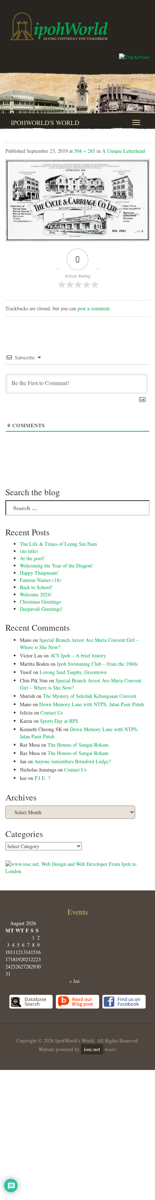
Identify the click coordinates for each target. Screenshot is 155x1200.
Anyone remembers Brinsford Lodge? (72, 761)
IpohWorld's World (45, 122)
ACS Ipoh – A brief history (78, 655)
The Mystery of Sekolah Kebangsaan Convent (89, 695)
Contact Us (51, 712)
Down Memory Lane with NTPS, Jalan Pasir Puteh (91, 704)
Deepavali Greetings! (41, 608)
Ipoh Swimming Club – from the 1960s (97, 663)
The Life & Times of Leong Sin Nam (58, 543)
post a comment (94, 308)
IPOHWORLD (59, 26)
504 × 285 (84, 150)
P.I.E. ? (42, 777)
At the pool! (32, 558)
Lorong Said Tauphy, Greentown (73, 672)
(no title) (29, 551)
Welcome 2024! (36, 594)
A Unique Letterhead (123, 150)
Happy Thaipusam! (39, 572)
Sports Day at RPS (59, 720)
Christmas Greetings (40, 601)
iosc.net (92, 1049)
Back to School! (36, 587)
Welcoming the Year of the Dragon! (56, 565)
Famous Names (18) (40, 580)
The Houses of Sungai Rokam (78, 744)
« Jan (74, 980)
